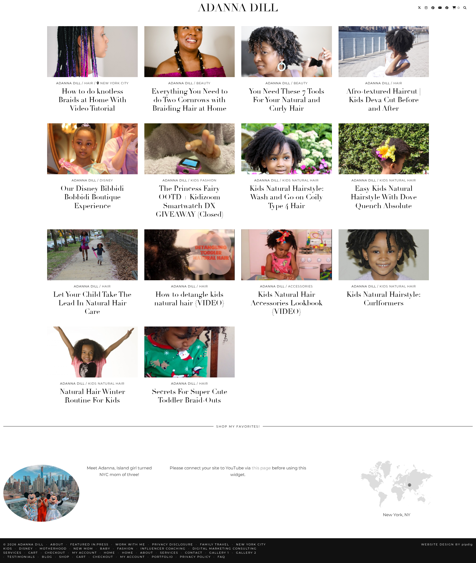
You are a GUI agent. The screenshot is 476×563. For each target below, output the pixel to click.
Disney (26, 548)
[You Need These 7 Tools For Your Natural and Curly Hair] (286, 51)
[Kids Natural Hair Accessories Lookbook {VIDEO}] (286, 254)
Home (109, 552)
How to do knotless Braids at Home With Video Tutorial (92, 100)
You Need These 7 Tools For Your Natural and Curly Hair (286, 100)
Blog (47, 557)
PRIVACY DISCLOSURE (172, 544)
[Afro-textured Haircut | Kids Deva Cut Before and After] (384, 51)
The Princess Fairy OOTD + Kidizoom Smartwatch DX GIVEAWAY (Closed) (189, 201)
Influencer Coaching (163, 548)
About (146, 552)
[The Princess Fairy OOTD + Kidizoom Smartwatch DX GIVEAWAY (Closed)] (189, 148)
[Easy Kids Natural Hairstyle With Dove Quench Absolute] (384, 148)
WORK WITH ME (130, 544)
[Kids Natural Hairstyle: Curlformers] (384, 254)
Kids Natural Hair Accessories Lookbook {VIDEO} (287, 303)
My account (84, 552)
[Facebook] (447, 7)
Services (169, 552)
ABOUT (56, 544)
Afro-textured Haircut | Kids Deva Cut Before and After (383, 100)
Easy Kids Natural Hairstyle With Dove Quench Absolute (384, 197)
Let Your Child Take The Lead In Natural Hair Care (92, 303)
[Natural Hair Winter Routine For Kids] (92, 352)
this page (261, 467)
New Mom (83, 548)
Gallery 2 (246, 552)
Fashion (125, 548)
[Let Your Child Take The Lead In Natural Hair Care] (92, 254)
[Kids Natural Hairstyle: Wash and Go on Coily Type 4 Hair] (286, 148)
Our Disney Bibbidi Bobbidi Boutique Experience (92, 197)
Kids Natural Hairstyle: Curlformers (384, 299)
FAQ (221, 557)
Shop (64, 557)
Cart (33, 552)
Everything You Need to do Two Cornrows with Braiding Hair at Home (190, 100)
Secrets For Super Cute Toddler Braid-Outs (189, 396)
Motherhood (53, 548)
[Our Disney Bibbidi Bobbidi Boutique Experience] (92, 148)
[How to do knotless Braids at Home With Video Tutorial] (92, 51)
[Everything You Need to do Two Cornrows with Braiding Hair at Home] (189, 51)
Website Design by (447, 544)
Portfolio (162, 557)
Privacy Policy (195, 557)
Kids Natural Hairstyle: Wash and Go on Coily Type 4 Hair (287, 197)
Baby (105, 548)
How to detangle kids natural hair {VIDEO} (189, 299)
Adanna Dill (238, 7)
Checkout (55, 552)
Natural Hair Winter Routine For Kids (92, 396)
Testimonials (21, 557)
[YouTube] (440, 7)
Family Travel (214, 544)
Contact (193, 552)
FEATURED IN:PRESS (89, 544)
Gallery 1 (219, 552)
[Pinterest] (433, 7)
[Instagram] (426, 7)
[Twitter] (419, 7)
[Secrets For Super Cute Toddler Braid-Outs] (189, 352)
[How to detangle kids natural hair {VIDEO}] (189, 254)
